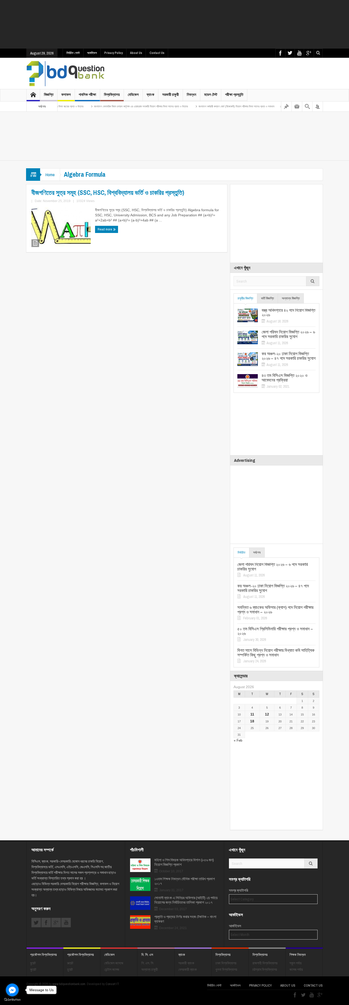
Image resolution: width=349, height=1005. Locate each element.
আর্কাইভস (92, 53)
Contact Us (156, 53)
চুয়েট (70, 969)
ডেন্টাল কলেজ (111, 969)
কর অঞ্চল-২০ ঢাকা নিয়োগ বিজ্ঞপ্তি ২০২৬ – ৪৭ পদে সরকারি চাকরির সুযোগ (289, 356)
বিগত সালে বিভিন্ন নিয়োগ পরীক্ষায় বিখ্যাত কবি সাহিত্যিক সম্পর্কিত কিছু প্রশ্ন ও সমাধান (276, 652)
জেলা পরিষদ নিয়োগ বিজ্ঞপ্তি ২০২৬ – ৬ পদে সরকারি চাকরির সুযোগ (288, 334)
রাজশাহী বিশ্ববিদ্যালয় (264, 963)
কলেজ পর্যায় (296, 969)
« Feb (238, 740)
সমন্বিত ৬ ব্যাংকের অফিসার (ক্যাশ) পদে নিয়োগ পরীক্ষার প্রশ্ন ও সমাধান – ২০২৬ (275, 609)
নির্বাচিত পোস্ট (73, 53)
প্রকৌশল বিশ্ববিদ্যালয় (43, 954)
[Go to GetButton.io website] (12, 999)
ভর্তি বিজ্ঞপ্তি (267, 298)
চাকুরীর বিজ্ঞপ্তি (245, 298)
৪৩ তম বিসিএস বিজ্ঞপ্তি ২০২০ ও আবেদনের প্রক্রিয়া (284, 377)
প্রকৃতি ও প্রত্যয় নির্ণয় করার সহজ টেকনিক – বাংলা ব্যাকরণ (185, 919)
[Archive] (297, 106)
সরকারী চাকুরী (170, 94)
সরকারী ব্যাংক (186, 963)
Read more (105, 229)
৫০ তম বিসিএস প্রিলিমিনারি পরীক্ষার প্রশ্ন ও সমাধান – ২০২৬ (275, 631)
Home (50, 174)
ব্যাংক (150, 94)
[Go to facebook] (12, 990)
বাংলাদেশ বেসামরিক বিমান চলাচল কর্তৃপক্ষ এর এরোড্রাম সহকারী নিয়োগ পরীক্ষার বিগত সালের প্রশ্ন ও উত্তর (123, 106)
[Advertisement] (174, 24)
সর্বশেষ (257, 552)
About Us (136, 53)
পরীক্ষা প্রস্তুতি (234, 94)
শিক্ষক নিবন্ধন (297, 954)
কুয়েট (33, 969)
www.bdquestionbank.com (68, 984)
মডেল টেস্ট (210, 94)
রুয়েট (70, 963)
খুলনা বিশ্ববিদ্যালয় (226, 969)
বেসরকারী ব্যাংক (187, 969)
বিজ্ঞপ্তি (48, 94)
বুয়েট (33, 963)
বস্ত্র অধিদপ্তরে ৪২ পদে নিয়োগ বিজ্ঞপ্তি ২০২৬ (288, 312)
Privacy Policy (113, 53)
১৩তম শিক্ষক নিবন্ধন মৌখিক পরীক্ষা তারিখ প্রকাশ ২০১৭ (184, 881)
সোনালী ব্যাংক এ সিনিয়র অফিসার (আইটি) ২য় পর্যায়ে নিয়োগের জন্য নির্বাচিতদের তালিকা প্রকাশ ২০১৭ (186, 900)
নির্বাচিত (241, 552)
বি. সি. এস (147, 954)
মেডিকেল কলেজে (113, 963)
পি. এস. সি (147, 963)
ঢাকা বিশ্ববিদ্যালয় (225, 963)
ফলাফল (66, 94)
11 (252, 714)
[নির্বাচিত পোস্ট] (286, 106)
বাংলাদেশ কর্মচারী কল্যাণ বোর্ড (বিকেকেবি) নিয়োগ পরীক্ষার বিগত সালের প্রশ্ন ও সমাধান (219, 106)
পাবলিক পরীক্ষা (87, 94)
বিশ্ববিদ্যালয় (112, 94)
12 (267, 714)
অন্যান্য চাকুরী (149, 969)
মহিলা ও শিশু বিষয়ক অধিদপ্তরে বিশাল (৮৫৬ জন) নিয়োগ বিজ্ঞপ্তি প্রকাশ (184, 862)
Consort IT (112, 984)
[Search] (307, 106)
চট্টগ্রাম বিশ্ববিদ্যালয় (264, 969)
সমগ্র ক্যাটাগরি (238, 890)
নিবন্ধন (191, 94)
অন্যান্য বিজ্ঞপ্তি (291, 298)
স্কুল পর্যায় (295, 963)
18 (252, 721)
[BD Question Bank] (65, 73)
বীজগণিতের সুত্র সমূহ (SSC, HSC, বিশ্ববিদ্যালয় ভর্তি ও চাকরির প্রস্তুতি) (107, 192)
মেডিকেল (133, 94)
